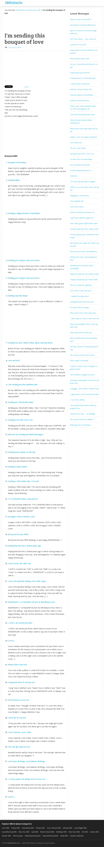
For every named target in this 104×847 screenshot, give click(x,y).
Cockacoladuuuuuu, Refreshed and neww (84, 236)
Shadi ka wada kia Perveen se (82, 212)
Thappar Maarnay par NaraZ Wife (84, 279)
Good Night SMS (80, 828)
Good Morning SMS (9, 832)
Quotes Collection (77, 836)
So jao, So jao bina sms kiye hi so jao (84, 65)
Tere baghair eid (76, 201)
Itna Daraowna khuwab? (80, 165)
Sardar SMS (6, 836)
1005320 (73, 176)
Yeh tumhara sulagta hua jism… (83, 374)
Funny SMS (15, 828)
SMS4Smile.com (13, 843)
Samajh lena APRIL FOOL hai (82, 154)
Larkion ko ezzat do (78, 44)
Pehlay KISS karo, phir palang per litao (83, 258)
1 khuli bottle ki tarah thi (80, 84)
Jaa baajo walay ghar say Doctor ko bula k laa (84, 381)
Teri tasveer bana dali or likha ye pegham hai (83, 406)
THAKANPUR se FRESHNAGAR (82, 78)
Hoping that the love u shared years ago (24, 546)
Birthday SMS (61, 832)
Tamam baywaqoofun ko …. (81, 170)
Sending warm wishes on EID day (21, 452)
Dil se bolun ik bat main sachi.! (82, 355)
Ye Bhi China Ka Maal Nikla (81, 159)
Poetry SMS (40, 828)
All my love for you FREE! (18, 534)
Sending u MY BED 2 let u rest (20, 420)
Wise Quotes (18, 836)
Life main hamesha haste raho (82, 114)
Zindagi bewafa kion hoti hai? (82, 302)
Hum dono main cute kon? (81, 290)
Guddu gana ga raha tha (80, 72)
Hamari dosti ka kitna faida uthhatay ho (81, 121)
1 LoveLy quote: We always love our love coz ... (27, 779)
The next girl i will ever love (19, 747)
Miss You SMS (24, 832)
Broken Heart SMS (47, 832)
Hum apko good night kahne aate (84, 223)
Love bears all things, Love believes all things (26, 761)
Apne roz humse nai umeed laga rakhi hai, (83, 32)
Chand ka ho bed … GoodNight (82, 414)
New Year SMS (74, 832)
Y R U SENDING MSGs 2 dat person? (23, 499)
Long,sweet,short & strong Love (21, 682)
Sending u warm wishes (17, 466)
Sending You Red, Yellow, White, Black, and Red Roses (30, 343)
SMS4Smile (13, 2)
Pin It (26, 87)
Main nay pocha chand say (81, 332)
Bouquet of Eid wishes (17, 162)
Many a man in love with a (81, 19)
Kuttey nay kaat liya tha (79, 100)
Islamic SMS (94, 832)
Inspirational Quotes (50, 836)
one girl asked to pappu (79, 307)
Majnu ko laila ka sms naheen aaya (84, 274)
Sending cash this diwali (17, 296)
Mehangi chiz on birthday (80, 425)
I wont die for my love (17, 717)
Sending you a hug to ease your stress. (24, 260)
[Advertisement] (17, 23)
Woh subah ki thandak (79, 360)
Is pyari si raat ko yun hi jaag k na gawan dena (83, 367)
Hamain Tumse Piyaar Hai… (81, 89)
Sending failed (13, 180)
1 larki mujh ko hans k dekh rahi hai (84, 318)
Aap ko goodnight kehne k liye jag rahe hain (84, 325)
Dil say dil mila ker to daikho (81, 419)
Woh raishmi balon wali (79, 58)
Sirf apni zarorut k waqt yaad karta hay (84, 348)
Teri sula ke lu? (76, 142)
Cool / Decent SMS (54, 828)
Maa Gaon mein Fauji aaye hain (83, 313)
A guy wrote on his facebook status (84, 394)
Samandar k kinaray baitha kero (83, 25)
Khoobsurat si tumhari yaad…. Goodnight (82, 267)
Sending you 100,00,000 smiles (20, 402)
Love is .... (12, 797)
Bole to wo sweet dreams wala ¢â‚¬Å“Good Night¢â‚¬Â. (83, 107)
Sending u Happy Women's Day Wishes (24, 213)
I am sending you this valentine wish (23, 384)
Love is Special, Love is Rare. (20, 732)
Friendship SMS (28, 828)
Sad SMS (34, 832)
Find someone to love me (18, 700)
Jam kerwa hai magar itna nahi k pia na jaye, (84, 244)
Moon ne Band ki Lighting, (81, 285)
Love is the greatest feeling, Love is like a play (27, 581)
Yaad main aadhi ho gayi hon (82, 218)
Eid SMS (85, 832)
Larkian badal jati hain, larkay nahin (84, 229)
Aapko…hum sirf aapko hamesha (83, 137)
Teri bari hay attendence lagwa (82, 181)
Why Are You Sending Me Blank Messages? (25, 434)
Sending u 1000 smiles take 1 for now (23, 481)
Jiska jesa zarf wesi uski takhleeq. (83, 251)
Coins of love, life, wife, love (19, 563)
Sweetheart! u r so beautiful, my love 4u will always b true (31, 602)
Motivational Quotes (33, 836)
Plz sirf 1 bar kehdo (78, 148)
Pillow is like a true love (17, 664)
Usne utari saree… (77, 206)
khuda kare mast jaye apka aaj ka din (84, 130)
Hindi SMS (64, 836)
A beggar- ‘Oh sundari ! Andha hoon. (84, 388)
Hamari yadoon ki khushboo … (82, 95)
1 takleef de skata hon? (79, 296)
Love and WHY (14, 360)
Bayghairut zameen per (79, 195)
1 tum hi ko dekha (77, 400)
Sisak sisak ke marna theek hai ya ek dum (83, 51)
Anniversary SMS (34, 10)
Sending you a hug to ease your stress (23, 278)
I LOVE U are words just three (20, 623)
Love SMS (5, 828)
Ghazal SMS (67, 828)
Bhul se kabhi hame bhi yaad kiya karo (83, 339)
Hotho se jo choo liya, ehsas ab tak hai (84, 188)
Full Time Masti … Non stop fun (83, 39)
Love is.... (11, 640)
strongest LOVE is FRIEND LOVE (21, 516)
